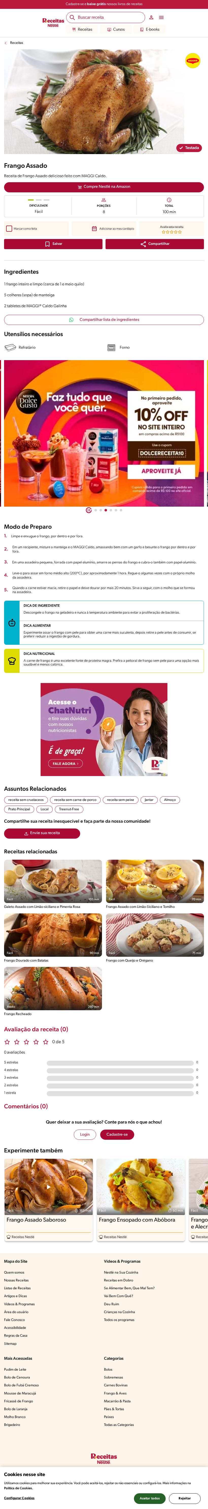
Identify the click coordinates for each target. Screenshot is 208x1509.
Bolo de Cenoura (17, 1377)
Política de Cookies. (18, 1488)
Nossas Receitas (16, 1280)
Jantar (149, 800)
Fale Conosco (14, 1320)
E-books (152, 30)
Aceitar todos (150, 1498)
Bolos (108, 1370)
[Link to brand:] (193, 60)
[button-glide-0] (95, 510)
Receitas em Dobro (118, 1280)
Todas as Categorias (119, 1425)
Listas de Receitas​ (17, 1288)
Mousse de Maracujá (20, 1393)
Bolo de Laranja (15, 1409)
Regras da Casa (15, 1336)
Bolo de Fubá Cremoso (21, 1385)
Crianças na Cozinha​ (119, 1312)
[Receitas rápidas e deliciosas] (104, 433)
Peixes (109, 1417)
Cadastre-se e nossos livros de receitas (104, 4)
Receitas (85, 30)
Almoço (170, 800)
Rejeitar (185, 1498)
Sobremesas (113, 1377)
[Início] (53, 23)
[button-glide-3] (111, 510)
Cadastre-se (117, 1135)
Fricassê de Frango (18, 1401)
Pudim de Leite (15, 1370)
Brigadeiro (12, 1425)
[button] (155, 244)
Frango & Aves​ (115, 1393)
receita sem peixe (120, 800)
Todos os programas (119, 1320)
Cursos (119, 30)
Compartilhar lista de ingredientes (109, 320)
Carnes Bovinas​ (116, 1385)
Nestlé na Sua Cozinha (121, 1273)
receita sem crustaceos (26, 800)
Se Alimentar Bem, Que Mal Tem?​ (129, 1288)
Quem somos (14, 1273)
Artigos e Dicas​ (15, 1296)
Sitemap (10, 1344)
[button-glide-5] (121, 510)
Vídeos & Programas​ (19, 1304)
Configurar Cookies (19, 1498)
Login (85, 1135)
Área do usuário (16, 1312)
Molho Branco (15, 1417)
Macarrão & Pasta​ (117, 1401)
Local (44, 809)
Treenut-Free (69, 809)
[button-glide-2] (106, 510)
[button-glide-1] (100, 510)
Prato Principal (19, 809)
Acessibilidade (15, 1328)
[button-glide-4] (116, 510)
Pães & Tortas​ (114, 1409)
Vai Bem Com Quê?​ (118, 1296)
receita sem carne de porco (75, 800)
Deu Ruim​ (111, 1304)
